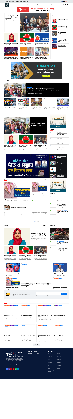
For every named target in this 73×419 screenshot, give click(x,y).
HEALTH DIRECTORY (18, 1)
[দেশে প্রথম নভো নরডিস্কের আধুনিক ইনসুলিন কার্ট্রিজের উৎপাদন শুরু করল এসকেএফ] (53, 140)
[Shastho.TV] (7, 5)
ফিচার (58, 358)
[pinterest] (11, 369)
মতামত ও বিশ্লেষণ (50, 362)
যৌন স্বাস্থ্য (49, 364)
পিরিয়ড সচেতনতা (30, 353)
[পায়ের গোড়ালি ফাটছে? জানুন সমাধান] (61, 309)
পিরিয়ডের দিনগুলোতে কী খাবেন (8, 315)
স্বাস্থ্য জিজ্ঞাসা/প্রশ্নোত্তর (51, 370)
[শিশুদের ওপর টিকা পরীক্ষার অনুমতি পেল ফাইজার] (28, 329)
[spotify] (16, 369)
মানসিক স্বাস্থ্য (59, 362)
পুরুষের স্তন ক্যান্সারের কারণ (58, 335)
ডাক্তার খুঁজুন (12, 1)
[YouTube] (13, 369)
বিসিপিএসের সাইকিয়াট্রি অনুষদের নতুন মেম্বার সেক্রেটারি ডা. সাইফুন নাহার (63, 21)
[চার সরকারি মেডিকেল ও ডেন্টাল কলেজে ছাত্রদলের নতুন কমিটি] (27, 37)
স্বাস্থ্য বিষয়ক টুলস (25, 1)
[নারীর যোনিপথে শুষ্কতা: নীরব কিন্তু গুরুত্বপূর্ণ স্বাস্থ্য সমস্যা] (17, 190)
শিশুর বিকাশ (38, 353)
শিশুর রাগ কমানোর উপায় (7, 335)
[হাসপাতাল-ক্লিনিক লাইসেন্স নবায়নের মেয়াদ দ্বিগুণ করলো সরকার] (42, 37)
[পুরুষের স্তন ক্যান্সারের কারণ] (61, 329)
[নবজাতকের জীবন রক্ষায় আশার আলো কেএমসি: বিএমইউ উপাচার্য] (36, 102)
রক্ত (58, 364)
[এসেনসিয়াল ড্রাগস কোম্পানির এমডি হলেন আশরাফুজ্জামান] (63, 102)
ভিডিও (58, 361)
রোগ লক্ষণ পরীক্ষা (8, 1)
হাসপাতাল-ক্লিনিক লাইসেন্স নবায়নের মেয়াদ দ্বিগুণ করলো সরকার (62, 40)
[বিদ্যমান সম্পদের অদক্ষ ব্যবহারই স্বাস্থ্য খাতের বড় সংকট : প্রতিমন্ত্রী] (53, 134)
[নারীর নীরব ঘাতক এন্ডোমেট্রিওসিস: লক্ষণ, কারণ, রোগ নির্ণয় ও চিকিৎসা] (60, 267)
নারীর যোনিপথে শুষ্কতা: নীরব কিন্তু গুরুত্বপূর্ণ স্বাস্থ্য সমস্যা (16, 200)
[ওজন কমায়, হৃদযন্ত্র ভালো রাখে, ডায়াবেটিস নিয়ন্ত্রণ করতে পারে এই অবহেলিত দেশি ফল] (59, 234)
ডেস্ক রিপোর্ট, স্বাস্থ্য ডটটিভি (58, 339)
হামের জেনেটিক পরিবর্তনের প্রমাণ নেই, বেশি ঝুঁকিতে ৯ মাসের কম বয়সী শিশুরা (26, 58)
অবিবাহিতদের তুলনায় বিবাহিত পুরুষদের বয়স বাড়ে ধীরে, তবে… (19, 207)
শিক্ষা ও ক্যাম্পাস (59, 367)
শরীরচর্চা (49, 367)
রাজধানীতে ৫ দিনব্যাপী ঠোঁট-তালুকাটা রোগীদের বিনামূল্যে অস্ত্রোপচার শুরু (40, 89)
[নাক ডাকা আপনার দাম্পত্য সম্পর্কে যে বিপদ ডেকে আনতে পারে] (45, 309)
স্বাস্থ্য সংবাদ (59, 370)
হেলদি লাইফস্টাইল (30, 355)
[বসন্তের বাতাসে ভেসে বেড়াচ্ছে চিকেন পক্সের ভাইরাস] (45, 329)
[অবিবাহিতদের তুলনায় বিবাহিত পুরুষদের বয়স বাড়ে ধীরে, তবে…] (7, 207)
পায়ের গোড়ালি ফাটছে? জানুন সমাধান (59, 315)
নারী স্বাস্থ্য (49, 358)
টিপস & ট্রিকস (59, 356)
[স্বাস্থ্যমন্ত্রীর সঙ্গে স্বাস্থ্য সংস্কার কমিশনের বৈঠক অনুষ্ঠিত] (49, 102)
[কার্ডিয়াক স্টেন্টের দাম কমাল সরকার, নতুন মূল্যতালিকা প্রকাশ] (23, 102)
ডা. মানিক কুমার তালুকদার (8, 339)
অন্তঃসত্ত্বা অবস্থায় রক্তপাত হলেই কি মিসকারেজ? (39, 210)
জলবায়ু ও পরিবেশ (59, 355)
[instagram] (9, 369)
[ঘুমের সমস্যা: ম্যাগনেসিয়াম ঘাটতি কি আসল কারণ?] (53, 147)
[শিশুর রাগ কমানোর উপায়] (11, 329)
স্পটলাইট (58, 368)
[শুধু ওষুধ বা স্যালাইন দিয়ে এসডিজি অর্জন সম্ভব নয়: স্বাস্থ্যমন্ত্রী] (34, 22)
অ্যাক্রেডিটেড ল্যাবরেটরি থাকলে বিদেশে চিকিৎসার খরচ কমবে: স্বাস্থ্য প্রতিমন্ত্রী (41, 58)
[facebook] (7, 369)
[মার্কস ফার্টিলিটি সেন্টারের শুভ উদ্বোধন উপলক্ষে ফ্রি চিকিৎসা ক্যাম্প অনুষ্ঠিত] (36, 272)
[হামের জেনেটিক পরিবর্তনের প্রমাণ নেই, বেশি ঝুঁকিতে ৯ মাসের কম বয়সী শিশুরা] (27, 51)
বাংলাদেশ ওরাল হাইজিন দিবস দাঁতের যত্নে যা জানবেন (24, 175)
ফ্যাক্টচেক (49, 359)
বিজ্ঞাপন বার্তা (49, 353)
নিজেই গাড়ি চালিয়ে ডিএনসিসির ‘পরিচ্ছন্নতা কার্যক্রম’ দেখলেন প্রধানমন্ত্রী (62, 249)
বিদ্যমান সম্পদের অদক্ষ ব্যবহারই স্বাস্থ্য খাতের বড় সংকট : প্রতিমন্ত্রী (62, 134)
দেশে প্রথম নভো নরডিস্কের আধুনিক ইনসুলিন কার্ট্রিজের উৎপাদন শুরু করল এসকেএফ (61, 140)
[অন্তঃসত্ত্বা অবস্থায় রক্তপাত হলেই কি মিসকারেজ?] (39, 205)
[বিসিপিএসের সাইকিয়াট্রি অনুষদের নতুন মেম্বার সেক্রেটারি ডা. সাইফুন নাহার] (11, 37)
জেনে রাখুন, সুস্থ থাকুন (50, 356)
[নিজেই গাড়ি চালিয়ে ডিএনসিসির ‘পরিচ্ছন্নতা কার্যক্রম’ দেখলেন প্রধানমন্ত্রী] (53, 249)
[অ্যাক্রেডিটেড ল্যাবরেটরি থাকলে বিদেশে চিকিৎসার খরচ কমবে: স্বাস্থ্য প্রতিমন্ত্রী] (42, 51)
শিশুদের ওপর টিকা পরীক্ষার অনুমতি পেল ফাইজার (28, 335)
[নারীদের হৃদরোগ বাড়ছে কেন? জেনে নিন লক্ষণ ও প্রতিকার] (13, 267)
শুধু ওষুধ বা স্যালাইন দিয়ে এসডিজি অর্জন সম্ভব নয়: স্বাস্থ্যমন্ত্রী (12, 17)
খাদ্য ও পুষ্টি (58, 353)
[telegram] (18, 369)
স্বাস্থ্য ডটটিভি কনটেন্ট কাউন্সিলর (31, 93)
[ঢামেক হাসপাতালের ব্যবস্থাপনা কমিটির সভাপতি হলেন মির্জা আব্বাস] (53, 243)
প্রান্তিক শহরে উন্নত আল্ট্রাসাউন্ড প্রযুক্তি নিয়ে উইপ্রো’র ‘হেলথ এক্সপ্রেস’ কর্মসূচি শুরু (11, 58)
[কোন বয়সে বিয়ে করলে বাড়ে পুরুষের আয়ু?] (7, 214)
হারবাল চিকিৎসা (49, 371)
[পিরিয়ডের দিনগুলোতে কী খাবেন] (11, 309)
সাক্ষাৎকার (49, 368)
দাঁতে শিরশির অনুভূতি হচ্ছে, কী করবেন (26, 315)
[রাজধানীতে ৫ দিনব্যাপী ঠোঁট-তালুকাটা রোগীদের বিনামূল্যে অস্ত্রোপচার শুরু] (15, 90)
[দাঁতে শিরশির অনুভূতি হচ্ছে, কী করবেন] (28, 309)
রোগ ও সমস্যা (59, 365)
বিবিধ (48, 361)
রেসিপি (48, 365)
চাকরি (48, 355)
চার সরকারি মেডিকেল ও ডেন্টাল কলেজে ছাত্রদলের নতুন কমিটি (62, 27)
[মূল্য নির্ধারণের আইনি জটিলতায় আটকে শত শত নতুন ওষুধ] (10, 102)
